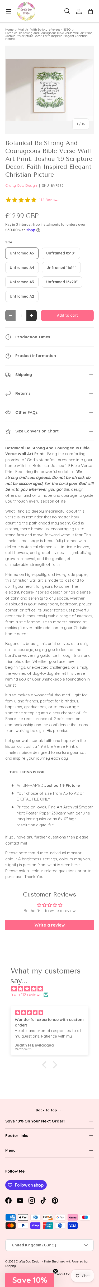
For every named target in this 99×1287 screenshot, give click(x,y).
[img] (52, 989)
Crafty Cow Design (21, 185)
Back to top (47, 1110)
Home (9, 29)
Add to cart (67, 315)
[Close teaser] (55, 1271)
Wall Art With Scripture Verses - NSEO (44, 29)
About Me (63, 1274)
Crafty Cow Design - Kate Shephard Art (43, 1261)
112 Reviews (49, 199)
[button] (90, 11)
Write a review (49, 925)
